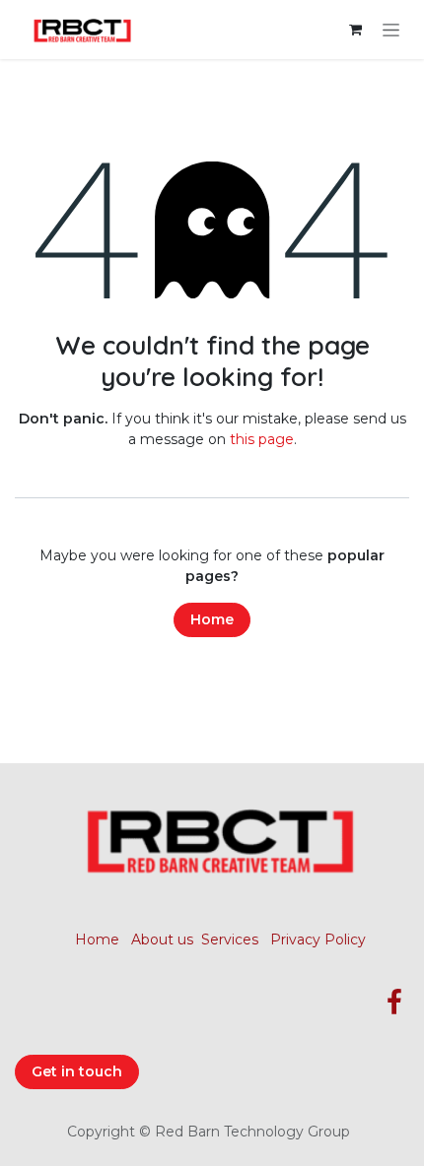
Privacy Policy (318, 939)
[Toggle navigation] (391, 29)
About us (162, 939)
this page (262, 439)
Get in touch (77, 1071)
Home (212, 619)
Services (229, 939)
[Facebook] (394, 1002)
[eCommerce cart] (355, 29)
